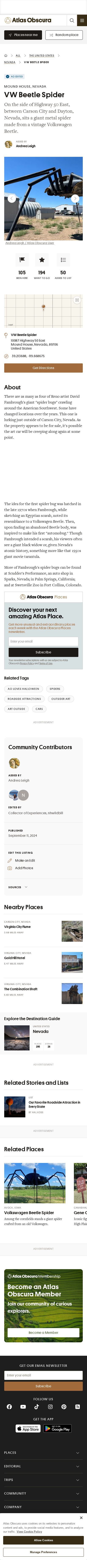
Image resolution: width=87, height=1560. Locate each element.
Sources (14, 887)
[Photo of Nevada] (17, 1037)
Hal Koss (38, 1112)
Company (13, 1507)
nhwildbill (55, 813)
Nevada (41, 1031)
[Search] (72, 20)
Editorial (12, 1466)
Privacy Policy (27, 663)
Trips (8, 1480)
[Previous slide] (12, 198)
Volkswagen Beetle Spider (29, 1213)
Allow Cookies (43, 1540)
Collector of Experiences (27, 813)
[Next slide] (75, 198)
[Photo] (72, 931)
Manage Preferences (43, 1552)
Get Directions (43, 368)
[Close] (81, 1517)
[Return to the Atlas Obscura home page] (29, 20)
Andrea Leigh (25, 146)
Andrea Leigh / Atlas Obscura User (29, 242)
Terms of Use (45, 663)
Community (15, 1493)
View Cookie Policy (29, 1531)
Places (10, 1452)
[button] (22, 260)
